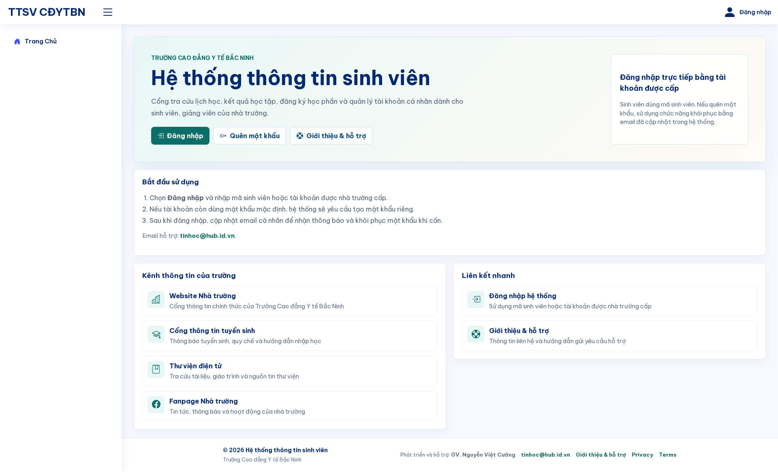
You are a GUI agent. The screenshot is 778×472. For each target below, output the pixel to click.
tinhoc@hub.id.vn (207, 235)
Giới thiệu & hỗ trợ (601, 454)
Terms (668, 454)
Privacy (642, 454)
